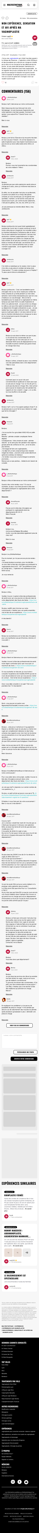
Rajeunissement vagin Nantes (10, 1398)
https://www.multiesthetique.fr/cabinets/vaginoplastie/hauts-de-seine (19, 602)
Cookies (5, 1516)
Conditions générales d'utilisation (18, 1521)
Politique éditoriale (18, 1519)
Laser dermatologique (8, 1424)
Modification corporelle (8, 1409)
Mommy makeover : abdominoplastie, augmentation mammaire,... (17, 1233)
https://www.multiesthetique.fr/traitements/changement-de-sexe (19, 707)
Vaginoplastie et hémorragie (10, 1437)
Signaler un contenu (7, 1459)
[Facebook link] (19, 1482)
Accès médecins (6, 1467)
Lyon (3, 1367)
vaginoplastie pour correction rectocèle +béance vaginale (18, 1431)
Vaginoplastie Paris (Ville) (9, 1384)
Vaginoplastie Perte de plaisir (10, 1443)
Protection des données (12, 1513)
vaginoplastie (13, 58)
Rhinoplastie (9, 1192)
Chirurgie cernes (6, 1421)
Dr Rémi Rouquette (7, 1357)
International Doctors (8, 1476)
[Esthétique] (15, 5)
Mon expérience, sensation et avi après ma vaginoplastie (18, 1434)
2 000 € (16, 43)
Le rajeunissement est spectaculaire (15, 1277)
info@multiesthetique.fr (27, 1509)
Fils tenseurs (10, 1272)
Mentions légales (28, 1516)
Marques (4, 1470)
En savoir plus (18, 1246)
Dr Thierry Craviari (7, 1348)
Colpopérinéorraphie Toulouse (10, 1401)
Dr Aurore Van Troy (7, 1354)
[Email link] (26, 1482)
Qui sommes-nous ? (7, 1453)
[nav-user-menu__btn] (34, 5)
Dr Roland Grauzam (7, 1351)
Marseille (4, 1373)
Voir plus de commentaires (19, 1025)
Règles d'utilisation (26, 1513)
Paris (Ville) (5, 1365)
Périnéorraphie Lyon (7, 1387)
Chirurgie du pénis (7, 1415)
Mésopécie (5, 1412)
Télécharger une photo (25, 1052)
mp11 (9, 36)
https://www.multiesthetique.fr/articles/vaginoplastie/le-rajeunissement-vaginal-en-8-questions (19, 795)
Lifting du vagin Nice (8, 1390)
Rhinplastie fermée (13, 1195)
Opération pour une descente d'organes (13, 1440)
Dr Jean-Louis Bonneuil (8, 1345)
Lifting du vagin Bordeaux (9, 1396)
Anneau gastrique (7, 1418)
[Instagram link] (13, 1482)
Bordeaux (4, 1376)
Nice (3, 1370)
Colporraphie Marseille (8, 1393)
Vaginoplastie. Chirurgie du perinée (12, 1446)
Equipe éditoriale (6, 1456)
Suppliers (4, 1473)
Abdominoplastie (11, 1227)
